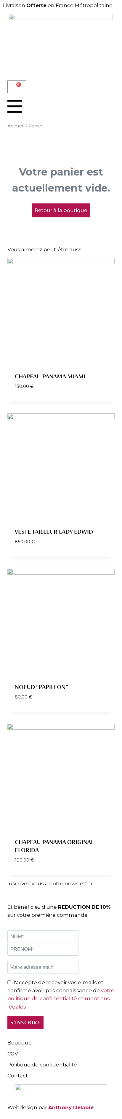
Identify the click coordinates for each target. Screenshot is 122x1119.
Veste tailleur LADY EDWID (54, 532)
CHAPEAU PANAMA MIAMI (50, 376)
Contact (17, 1076)
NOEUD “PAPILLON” (41, 687)
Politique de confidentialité (42, 1065)
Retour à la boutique (61, 210)
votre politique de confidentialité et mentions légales (60, 998)
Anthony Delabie (71, 1107)
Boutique (19, 1043)
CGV (12, 1054)
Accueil (16, 126)
